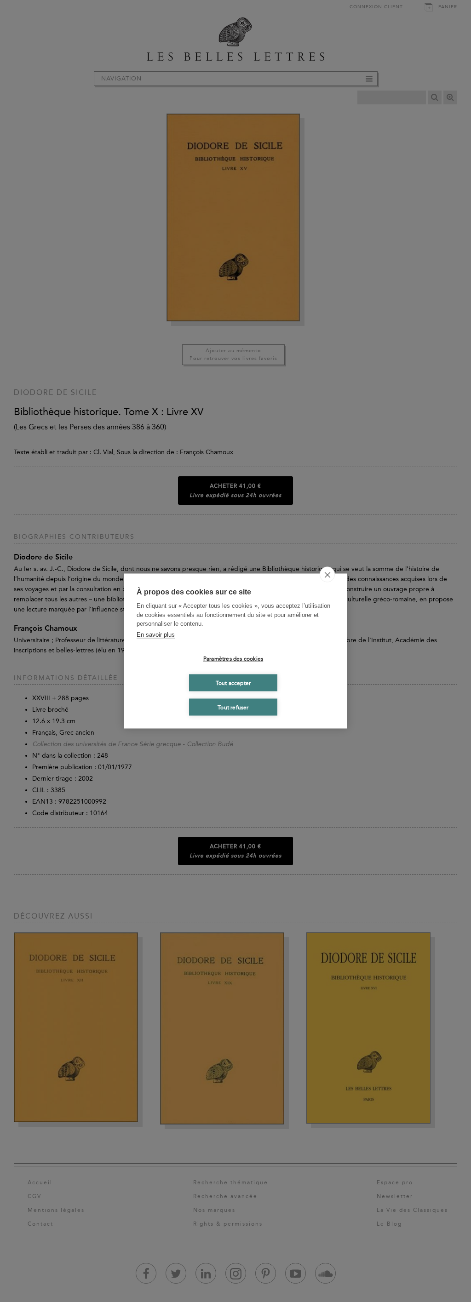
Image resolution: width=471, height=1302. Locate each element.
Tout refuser (233, 707)
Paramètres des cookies (233, 658)
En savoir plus (156, 634)
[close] (327, 574)
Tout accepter (233, 683)
